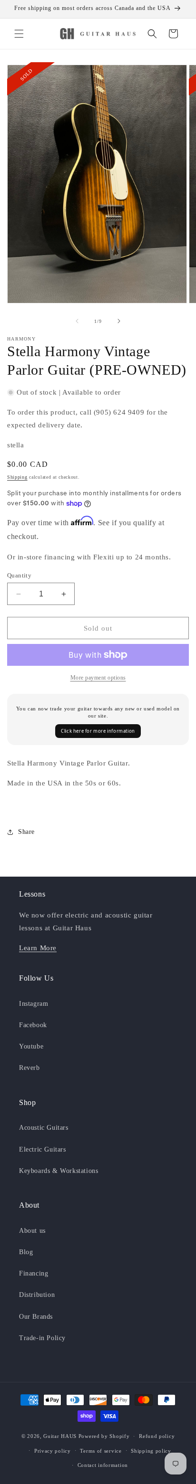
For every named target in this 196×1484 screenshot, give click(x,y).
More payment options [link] (98, 677)
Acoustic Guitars (44, 1127)
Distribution (37, 1294)
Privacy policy (52, 1451)
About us (32, 1230)
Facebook (33, 1025)
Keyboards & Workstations (58, 1170)
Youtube (31, 1046)
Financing (33, 1273)
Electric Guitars (42, 1149)
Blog (26, 1252)
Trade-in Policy (42, 1338)
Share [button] (26, 831)
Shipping (17, 477)
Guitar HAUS (60, 1436)
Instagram (33, 1003)
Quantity (19, 575)
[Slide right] (118, 321)
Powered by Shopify (104, 1436)
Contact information (103, 1465)
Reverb (29, 1067)
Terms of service (100, 1451)
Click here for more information (98, 731)
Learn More (38, 948)
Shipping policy (151, 1451)
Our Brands (36, 1316)
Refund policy (157, 1436)
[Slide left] (77, 321)
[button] (19, 33)
